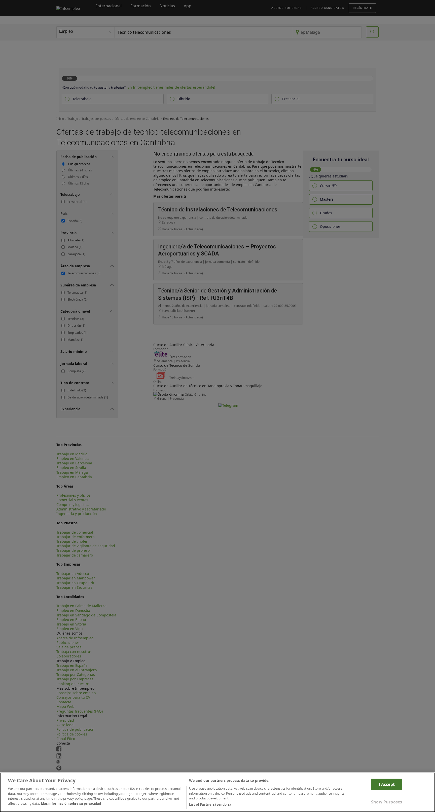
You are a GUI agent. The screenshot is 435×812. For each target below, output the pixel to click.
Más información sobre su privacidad (71, 803)
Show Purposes (386, 802)
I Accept (387, 784)
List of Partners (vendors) (210, 804)
